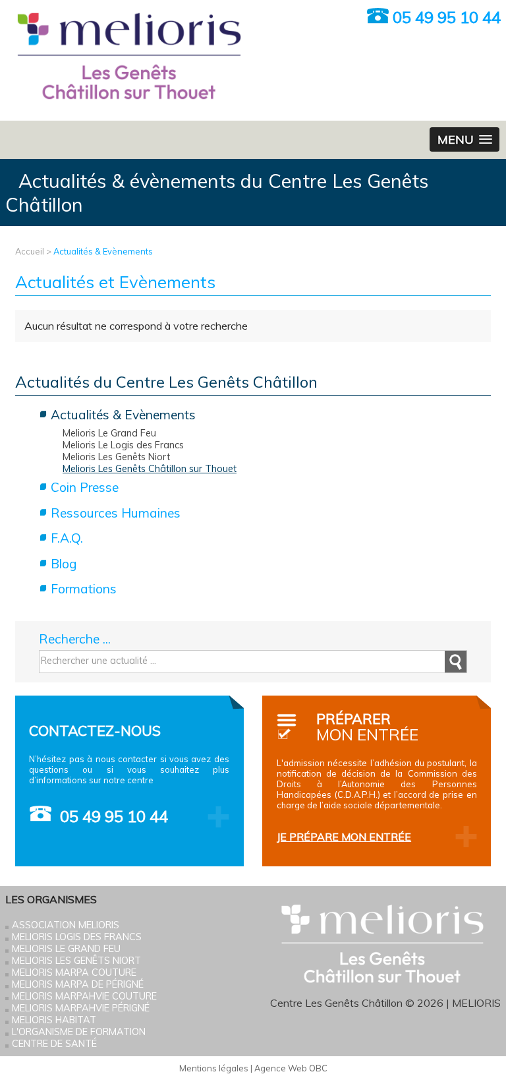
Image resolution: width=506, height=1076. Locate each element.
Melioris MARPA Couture (74, 972)
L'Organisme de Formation (79, 1032)
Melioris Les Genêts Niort (116, 457)
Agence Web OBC (290, 1068)
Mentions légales (213, 1068)
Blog (64, 564)
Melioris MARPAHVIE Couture (84, 996)
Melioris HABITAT (54, 1020)
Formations (84, 589)
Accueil (29, 251)
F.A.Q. (67, 538)
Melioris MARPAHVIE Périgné (81, 1008)
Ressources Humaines (116, 513)
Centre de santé (54, 1044)
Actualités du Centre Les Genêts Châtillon (166, 382)
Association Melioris (65, 925)
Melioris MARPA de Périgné (78, 984)
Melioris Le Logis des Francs (123, 445)
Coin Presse (85, 487)
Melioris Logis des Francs (77, 937)
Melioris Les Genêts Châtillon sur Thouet (150, 469)
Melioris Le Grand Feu (109, 433)
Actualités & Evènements (103, 251)
